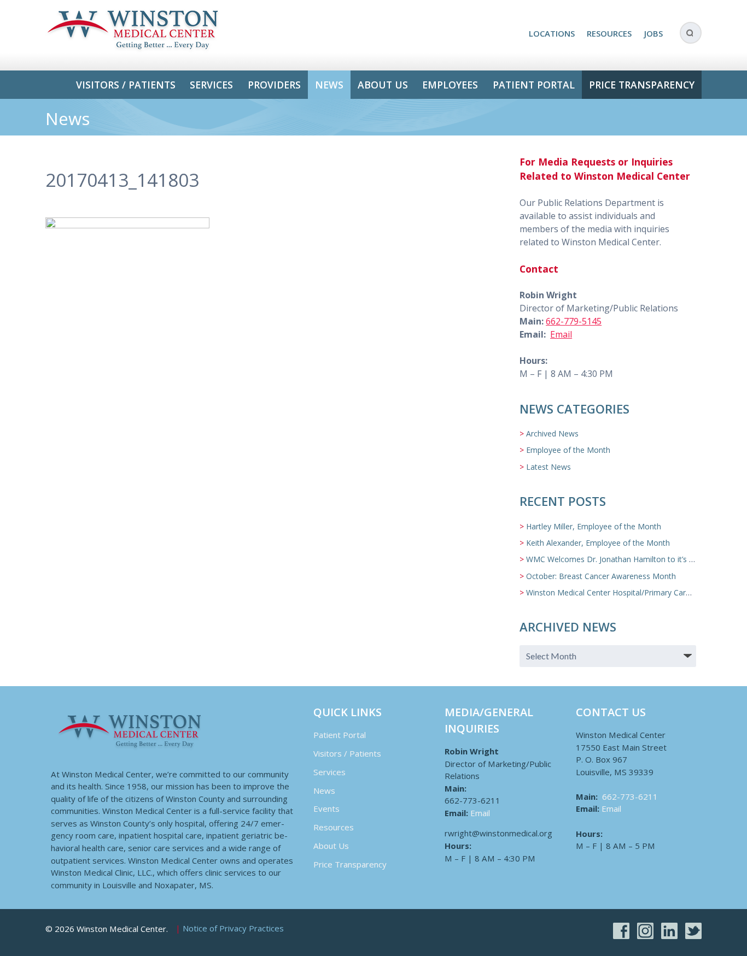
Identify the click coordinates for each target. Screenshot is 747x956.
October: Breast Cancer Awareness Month (601, 576)
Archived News (552, 433)
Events (326, 808)
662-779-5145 (574, 321)
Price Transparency (642, 84)
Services (211, 84)
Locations (552, 33)
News (329, 84)
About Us (383, 84)
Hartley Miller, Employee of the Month (593, 526)
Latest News (548, 467)
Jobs (653, 33)
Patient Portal (534, 84)
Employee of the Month (568, 450)
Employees (450, 84)
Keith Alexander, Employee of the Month (598, 543)
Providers (274, 84)
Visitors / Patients (126, 84)
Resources (609, 33)
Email (561, 334)
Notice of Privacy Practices (233, 929)
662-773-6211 (630, 796)
